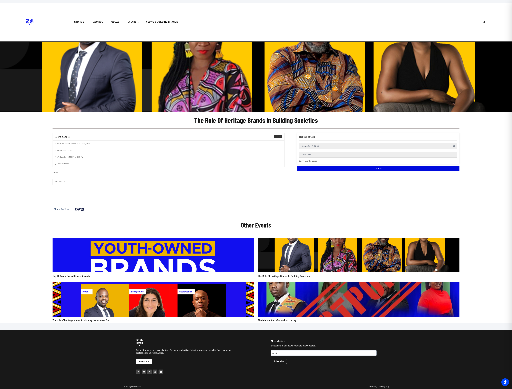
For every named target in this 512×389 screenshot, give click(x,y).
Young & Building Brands (162, 22)
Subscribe (278, 361)
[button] (76, 209)
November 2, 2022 (310, 146)
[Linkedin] (161, 372)
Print (55, 172)
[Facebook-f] (138, 372)
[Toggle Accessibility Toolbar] (505, 382)
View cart (378, 168)
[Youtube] (144, 372)
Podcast (115, 22)
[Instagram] (155, 372)
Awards (98, 22)
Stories (79, 22)
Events (132, 22)
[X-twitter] (149, 372)
